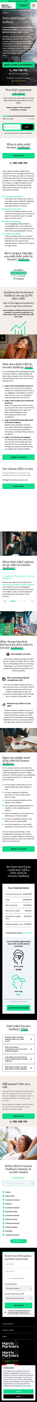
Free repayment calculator (23, 5)
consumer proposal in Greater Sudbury (18, 585)
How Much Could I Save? (18, 1008)
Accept (18, 1391)
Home (4, 10)
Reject (18, 1396)
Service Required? (11, 1284)
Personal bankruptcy (13, 209)
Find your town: (18, 1178)
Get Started (18, 1305)
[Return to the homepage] (6, 5)
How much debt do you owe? (14, 1294)
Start (27, 127)
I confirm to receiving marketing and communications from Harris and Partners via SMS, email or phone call (19, 1312)
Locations (13, 10)
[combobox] (8, 1278)
